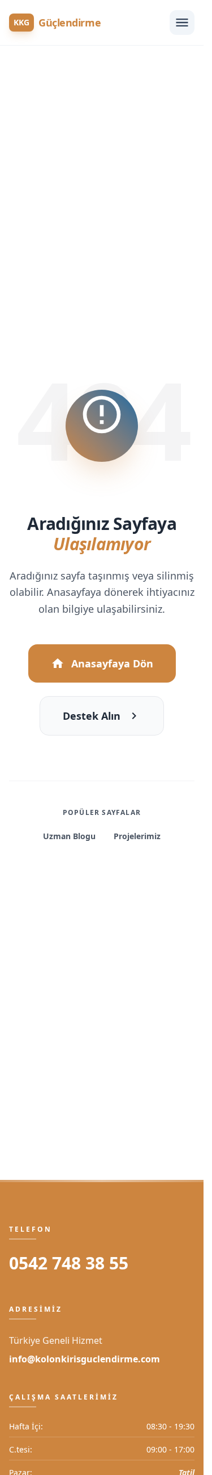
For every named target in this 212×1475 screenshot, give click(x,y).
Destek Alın (91, 716)
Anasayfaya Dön (112, 663)
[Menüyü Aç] (182, 22)
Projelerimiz (137, 836)
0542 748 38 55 (68, 1263)
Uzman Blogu (69, 836)
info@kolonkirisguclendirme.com (84, 1359)
